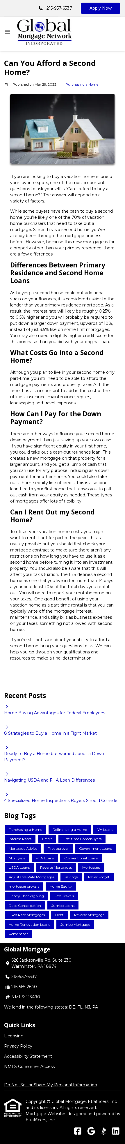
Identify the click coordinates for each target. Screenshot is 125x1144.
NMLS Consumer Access (29, 1066)
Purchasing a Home (81, 84)
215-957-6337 (59, 8)
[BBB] (103, 1131)
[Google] (91, 1131)
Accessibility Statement (28, 1056)
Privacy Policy (18, 1046)
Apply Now (101, 8)
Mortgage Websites (46, 1113)
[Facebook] (78, 1131)
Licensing (14, 1036)
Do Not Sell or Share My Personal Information (50, 1084)
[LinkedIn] (116, 1131)
